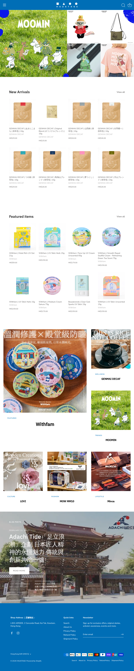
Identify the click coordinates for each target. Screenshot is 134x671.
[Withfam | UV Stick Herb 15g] (52, 236)
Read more (19, 571)
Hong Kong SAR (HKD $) (19, 654)
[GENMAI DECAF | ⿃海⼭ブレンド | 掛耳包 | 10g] (52, 160)
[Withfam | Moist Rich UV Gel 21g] (22, 236)
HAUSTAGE (21, 661)
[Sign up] (122, 634)
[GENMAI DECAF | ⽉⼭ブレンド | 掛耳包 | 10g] (111, 160)
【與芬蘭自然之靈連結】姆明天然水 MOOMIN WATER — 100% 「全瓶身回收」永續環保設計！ (35, 544)
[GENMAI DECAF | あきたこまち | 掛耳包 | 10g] (22, 112)
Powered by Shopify (33, 661)
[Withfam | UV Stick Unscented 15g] (111, 285)
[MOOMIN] (111, 419)
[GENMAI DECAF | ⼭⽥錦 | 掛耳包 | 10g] (81, 112)
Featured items (21, 216)
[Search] (123, 5)
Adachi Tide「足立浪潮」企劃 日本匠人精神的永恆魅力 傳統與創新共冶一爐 (46, 586)
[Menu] (4, 5)
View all (121, 92)
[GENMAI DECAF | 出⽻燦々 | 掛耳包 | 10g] (111, 112)
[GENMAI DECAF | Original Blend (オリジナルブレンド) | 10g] (52, 112)
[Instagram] (18, 633)
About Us (67, 627)
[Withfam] (45, 388)
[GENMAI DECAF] (111, 357)
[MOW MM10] (67, 480)
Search (66, 623)
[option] (67, 43)
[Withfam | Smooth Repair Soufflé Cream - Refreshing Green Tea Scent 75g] (111, 236)
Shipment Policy (70, 638)
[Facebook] (11, 633)
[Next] (130, 43)
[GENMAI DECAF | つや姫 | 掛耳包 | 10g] (22, 160)
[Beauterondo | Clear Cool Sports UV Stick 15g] (81, 285)
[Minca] (111, 480)
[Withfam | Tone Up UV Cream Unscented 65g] (81, 236)
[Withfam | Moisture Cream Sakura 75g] (52, 285)
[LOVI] (23, 480)
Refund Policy (69, 635)
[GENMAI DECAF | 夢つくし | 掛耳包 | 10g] (81, 160)
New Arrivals (19, 92)
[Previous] (4, 43)
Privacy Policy (69, 631)
